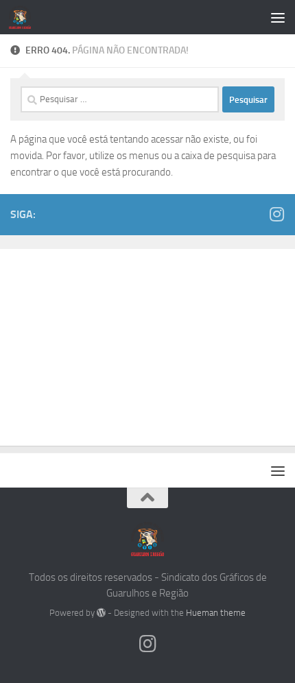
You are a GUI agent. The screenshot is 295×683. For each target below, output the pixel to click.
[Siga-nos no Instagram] (276, 214)
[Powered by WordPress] (101, 612)
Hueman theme (216, 613)
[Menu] (278, 17)
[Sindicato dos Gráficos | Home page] (23, 17)
